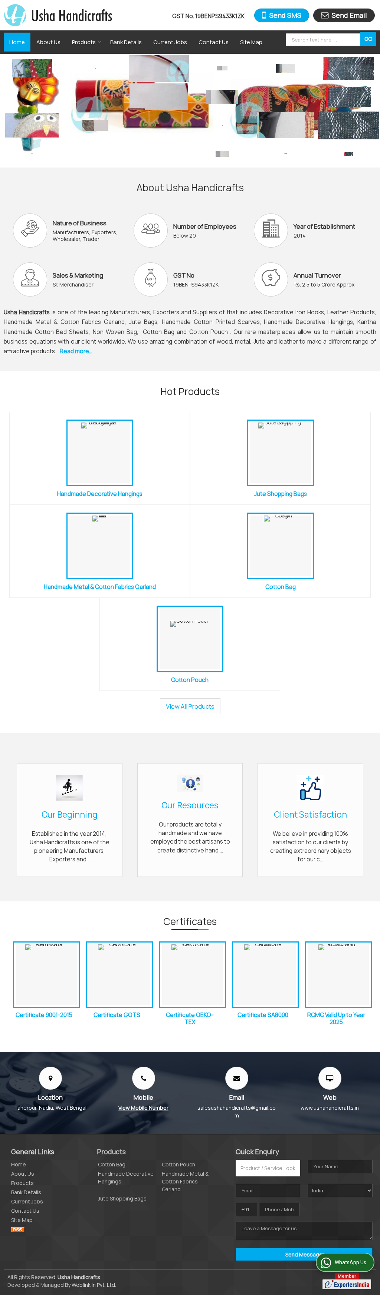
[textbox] (324, 39)
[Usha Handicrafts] (58, 15)
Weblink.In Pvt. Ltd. (94, 1284)
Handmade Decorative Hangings (99, 494)
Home (17, 42)
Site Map (251, 42)
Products (84, 42)
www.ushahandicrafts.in (330, 1107)
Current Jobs (170, 42)
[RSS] (17, 1229)
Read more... (76, 351)
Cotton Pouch (190, 680)
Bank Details (126, 42)
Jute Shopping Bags (280, 494)
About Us (48, 42)
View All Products (190, 706)
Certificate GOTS (117, 1015)
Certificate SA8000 (263, 1015)
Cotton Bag (280, 587)
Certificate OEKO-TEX (190, 1018)
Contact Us (214, 42)
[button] (143, 1107)
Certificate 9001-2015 (44, 1015)
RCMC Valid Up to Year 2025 (336, 1018)
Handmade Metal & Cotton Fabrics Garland (99, 587)
